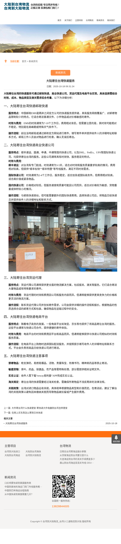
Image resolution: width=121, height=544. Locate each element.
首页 (59, 20)
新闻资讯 (100, 20)
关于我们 (68, 20)
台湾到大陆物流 (33, 455)
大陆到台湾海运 (12, 455)
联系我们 (111, 20)
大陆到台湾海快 (33, 451)
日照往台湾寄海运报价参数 (73, 451)
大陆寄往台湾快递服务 (16, 423)
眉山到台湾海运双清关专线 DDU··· (77, 463)
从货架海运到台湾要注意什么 (74, 455)
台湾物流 (89, 20)
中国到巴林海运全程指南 (17, 490)
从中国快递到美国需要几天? (18, 494)
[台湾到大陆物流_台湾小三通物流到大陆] (32, 11)
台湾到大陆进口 (12, 451)
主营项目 (79, 20)
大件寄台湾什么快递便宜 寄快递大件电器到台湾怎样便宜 (39, 408)
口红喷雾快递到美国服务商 (18, 483)
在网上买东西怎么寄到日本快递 (27, 412)
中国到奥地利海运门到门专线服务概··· (23, 486)
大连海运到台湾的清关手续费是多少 (77, 459)
